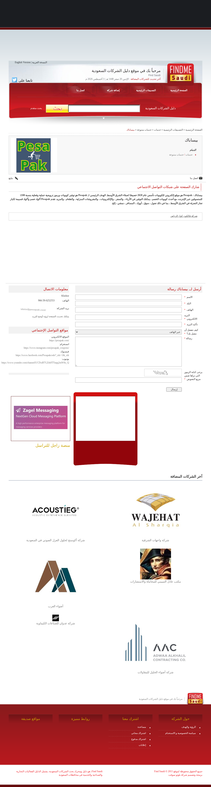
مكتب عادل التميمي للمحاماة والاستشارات (155, 581)
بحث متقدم (36, 108)
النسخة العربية (39, 62)
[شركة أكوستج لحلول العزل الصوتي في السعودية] (55, 510)
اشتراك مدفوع (138, 739)
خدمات (157, 129)
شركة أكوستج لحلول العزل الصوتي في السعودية (55, 540)
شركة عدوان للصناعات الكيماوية (55, 623)
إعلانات (142, 745)
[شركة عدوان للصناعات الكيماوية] (55, 617)
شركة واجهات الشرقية (155, 540)
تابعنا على (25, 80)
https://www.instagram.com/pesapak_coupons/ (46, 347)
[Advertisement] (105, 32)
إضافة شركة (113, 90)
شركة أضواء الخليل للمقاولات (155, 672)
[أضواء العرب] (55, 576)
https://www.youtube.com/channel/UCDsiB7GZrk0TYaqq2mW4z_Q (35, 362)
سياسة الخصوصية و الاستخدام (180, 733)
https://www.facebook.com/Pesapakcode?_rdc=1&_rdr (42, 355)
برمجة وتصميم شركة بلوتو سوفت (185, 774)
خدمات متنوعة (144, 129)
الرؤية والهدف (189, 726)
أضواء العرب (55, 606)
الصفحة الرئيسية (178, 90)
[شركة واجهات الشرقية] (155, 510)
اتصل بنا (80, 90)
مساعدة (142, 726)
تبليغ (11, 178)
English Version (22, 62)
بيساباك (131, 129)
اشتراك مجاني (138, 733)
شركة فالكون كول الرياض (183, 216)
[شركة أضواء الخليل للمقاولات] (155, 642)
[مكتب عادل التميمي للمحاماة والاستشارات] (155, 563)
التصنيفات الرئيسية (146, 90)
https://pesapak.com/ (59, 340)
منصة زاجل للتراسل (52, 445)
